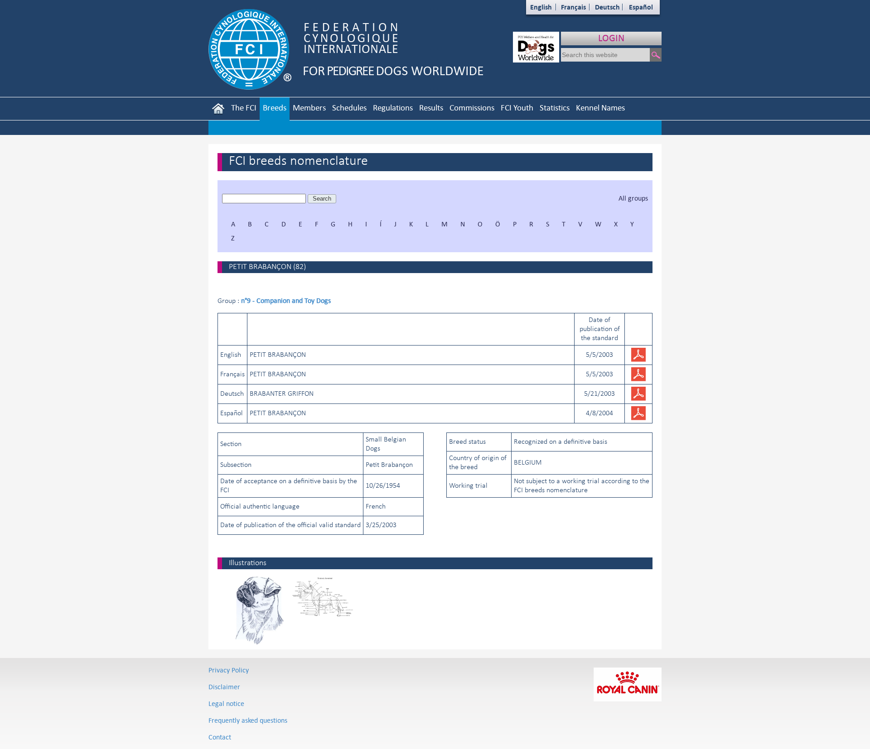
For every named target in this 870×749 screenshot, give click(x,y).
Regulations (393, 107)
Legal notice (226, 703)
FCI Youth (517, 107)
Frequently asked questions (247, 720)
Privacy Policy (228, 670)
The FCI (243, 107)
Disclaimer (224, 686)
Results (431, 107)
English (541, 7)
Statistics (555, 107)
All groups (633, 198)
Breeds (274, 107)
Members (309, 107)
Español (641, 7)
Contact (219, 737)
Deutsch (607, 7)
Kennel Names (600, 107)
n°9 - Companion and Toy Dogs (286, 300)
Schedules (349, 107)
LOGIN (611, 38)
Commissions (472, 107)
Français (573, 7)
